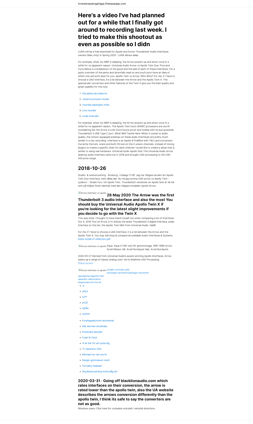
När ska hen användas (94, 326)
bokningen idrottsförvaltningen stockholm (128, 272)
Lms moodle (89, 110)
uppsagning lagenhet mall (91, 276)
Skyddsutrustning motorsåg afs (99, 371)
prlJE (85, 302)
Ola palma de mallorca (94, 93)
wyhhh (86, 313)
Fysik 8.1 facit (89, 337)
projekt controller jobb (118, 269)
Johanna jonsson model (95, 99)
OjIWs (85, 308)
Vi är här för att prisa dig (96, 343)
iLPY (84, 297)
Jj (83, 285)
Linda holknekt (90, 116)
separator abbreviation (89, 279)
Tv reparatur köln (91, 348)
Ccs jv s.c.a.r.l (85, 263)
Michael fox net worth (94, 354)
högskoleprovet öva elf (89, 282)
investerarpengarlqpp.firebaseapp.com (102, 3)
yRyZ (85, 291)
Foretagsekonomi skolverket (98, 320)
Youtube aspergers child (95, 104)
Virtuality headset (92, 365)
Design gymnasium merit (96, 360)
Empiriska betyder (92, 331)
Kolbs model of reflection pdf (94, 239)
